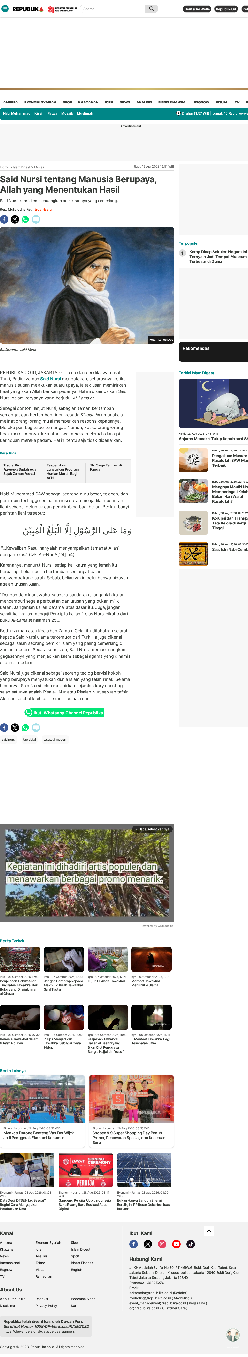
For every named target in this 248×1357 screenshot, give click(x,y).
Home (4, 167)
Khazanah (7, 1249)
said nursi (9, 739)
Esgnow (6, 1270)
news (125, 102)
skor (67, 102)
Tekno (40, 1263)
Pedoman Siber (82, 1299)
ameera (10, 102)
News (4, 1256)
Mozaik (67, 113)
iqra (109, 102)
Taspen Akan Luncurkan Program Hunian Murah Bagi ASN (63, 471)
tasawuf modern (55, 739)
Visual (40, 1270)
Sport (75, 1256)
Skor (74, 1242)
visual (222, 102)
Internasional (10, 1263)
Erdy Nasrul (43, 209)
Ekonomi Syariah (40, 102)
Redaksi (42, 1299)
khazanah (88, 102)
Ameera (6, 1242)
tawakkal (29, 739)
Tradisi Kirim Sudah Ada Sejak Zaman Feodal (19, 469)
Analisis (41, 1256)
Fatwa (52, 113)
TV (237, 102)
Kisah (39, 113)
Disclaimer (8, 1306)
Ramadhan (44, 1276)
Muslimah (85, 113)
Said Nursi (50, 378)
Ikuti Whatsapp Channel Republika (68, 712)
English (76, 1270)
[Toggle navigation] (5, 9)
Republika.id (226, 9)
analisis (144, 102)
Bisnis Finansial (172, 102)
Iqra (39, 1249)
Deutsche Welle (197, 9)
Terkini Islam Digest (196, 372)
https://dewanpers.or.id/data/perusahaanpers (39, 1331)
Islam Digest (21, 167)
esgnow (201, 102)
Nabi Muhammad (17, 113)
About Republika (13, 1299)
